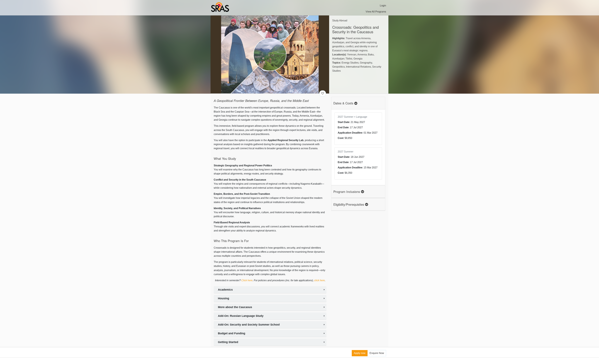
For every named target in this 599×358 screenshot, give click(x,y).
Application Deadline (350, 132)
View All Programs (376, 11)
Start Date (343, 122)
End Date (343, 127)
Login (383, 5)
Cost (340, 138)
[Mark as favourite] (322, 93)
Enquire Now (377, 353)
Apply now (359, 353)
